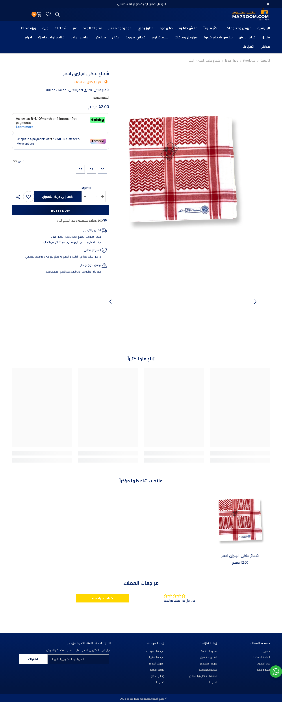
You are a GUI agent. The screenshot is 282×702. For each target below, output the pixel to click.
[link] (240, 453)
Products (249, 60)
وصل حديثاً (231, 60)
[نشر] (16, 197)
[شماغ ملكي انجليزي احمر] (240, 520)
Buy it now (60, 210)
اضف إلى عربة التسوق (58, 196)
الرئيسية (265, 60)
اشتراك (33, 659)
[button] (110, 301)
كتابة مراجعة (102, 598)
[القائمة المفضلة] (48, 14)
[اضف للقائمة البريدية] (28, 196)
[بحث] (57, 14)
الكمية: (86, 187)
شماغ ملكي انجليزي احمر (240, 555)
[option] (183, 169)
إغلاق (268, 4)
